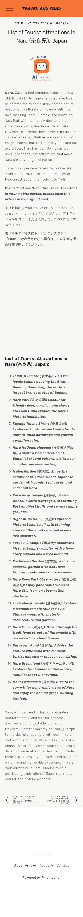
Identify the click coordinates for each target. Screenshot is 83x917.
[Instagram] (32, 854)
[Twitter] (51, 854)
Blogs (18, 865)
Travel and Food (41, 8)
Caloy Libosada (56, 23)
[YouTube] (45, 854)
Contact (63, 865)
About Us (47, 865)
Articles (31, 865)
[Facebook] (38, 854)
